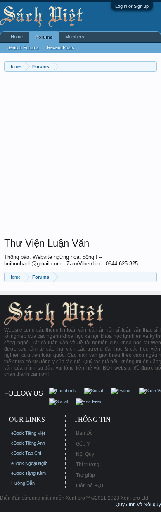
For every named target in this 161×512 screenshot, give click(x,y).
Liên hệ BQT (90, 485)
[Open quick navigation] (151, 66)
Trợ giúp (85, 475)
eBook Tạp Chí (26, 452)
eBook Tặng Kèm (28, 473)
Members (74, 36)
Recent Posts (60, 47)
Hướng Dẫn (23, 483)
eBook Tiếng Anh (28, 443)
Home (17, 36)
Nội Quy (85, 454)
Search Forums (23, 47)
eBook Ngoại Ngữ (29, 463)
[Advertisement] (80, 156)
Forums (44, 37)
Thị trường (87, 464)
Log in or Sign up (132, 6)
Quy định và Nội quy (138, 504)
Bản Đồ (84, 433)
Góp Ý (83, 444)
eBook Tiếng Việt (28, 433)
